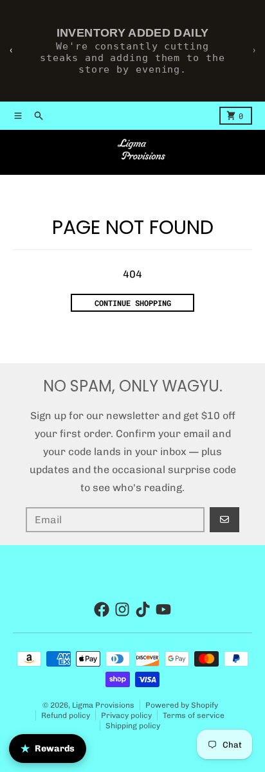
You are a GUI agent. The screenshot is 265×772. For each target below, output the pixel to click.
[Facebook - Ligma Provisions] (101, 609)
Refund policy (65, 715)
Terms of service (193, 715)
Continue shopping (133, 303)
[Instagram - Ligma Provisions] (122, 609)
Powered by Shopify (181, 705)
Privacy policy (126, 715)
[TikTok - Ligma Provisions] (143, 609)
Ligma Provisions (103, 705)
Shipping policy (132, 725)
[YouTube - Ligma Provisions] (163, 609)
